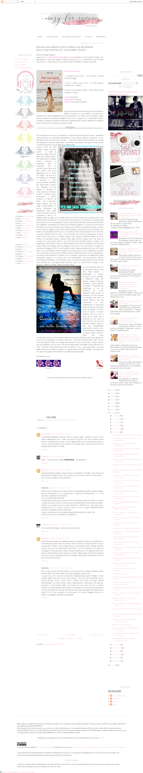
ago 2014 (116, 429)
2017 (113, 403)
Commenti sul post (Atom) (53, 644)
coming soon (52, 37)
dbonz (114, 702)
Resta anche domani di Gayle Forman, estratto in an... (126, 497)
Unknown (45, 470)
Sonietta (44, 456)
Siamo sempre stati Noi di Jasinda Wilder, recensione (124, 508)
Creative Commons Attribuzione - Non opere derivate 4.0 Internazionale (99, 747)
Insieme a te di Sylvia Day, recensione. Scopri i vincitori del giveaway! (130, 251)
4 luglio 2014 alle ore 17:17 (59, 488)
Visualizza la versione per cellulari (70, 638)
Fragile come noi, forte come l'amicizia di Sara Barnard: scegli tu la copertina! (130, 357)
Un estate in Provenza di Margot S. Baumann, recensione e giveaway (128, 320)
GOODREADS (23, 62)
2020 (113, 393)
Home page (70, 635)
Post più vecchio (97, 635)
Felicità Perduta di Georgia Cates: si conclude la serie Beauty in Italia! (128, 374)
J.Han (45, 420)
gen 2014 (116, 661)
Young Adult (71, 420)
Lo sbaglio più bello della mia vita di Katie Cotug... (127, 588)
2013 (113, 665)
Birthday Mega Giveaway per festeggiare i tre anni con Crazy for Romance (130, 215)
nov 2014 (116, 419)
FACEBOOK (22, 65)
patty (114, 705)
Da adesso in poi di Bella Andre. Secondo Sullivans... (124, 620)
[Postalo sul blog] (49, 417)
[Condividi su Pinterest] (55, 417)
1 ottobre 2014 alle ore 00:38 (60, 568)
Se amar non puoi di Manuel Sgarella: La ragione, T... (127, 604)
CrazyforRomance (119, 696)
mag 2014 (117, 648)
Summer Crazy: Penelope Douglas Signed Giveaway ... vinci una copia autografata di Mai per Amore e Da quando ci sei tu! (130, 339)
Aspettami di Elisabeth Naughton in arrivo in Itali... (125, 492)
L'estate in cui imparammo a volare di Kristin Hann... (126, 476)
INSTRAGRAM (23, 59)
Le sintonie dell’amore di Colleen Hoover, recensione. (127, 460)
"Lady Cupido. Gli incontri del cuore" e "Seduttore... (126, 532)
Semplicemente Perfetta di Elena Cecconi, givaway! (124, 564)
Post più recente (43, 635)
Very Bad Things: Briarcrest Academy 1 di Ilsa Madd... (126, 450)
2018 (113, 400)
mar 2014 (116, 654)
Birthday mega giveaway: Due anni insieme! (130, 302)
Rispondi (44, 449)
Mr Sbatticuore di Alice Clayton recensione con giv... (123, 639)
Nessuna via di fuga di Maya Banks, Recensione (125, 629)
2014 (113, 413)
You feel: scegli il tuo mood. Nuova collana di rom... (124, 513)
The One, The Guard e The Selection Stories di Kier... (125, 554)
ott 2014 (116, 422)
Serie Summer (62, 420)
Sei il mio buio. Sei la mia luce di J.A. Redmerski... (125, 543)
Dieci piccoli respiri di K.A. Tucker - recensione (124, 569)
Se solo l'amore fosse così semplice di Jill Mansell (127, 471)
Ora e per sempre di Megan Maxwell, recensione (126, 503)
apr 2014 (116, 651)
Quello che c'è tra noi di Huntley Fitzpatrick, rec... (124, 444)
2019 (113, 396)
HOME (39, 37)
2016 (113, 406)
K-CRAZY (88, 37)
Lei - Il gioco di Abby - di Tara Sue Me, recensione (126, 481)
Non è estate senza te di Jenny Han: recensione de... (125, 634)
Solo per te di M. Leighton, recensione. (126, 528)
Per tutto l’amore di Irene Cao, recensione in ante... (123, 583)
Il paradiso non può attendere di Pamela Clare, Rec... (127, 548)
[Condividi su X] (51, 417)
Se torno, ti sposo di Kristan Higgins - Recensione (126, 487)
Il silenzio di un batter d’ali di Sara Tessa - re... (127, 610)
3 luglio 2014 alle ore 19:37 (59, 456)
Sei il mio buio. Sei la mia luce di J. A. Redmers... (125, 524)
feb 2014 (116, 658)
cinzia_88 (45, 434)
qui (81, 59)
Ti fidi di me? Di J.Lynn (120, 574)
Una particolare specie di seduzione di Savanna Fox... (126, 439)
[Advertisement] (69, 398)
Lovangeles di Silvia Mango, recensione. (127, 435)
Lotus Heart (46, 525)
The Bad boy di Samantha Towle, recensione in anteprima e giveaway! (130, 234)
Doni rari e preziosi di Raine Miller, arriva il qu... (127, 466)
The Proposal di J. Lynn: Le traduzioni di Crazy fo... (126, 518)
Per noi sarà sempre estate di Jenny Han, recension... (127, 615)
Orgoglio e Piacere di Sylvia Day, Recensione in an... (124, 599)
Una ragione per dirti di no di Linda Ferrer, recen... (127, 578)
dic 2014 (116, 416)
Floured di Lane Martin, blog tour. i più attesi (129, 266)
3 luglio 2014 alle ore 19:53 (59, 470)
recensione (52, 420)
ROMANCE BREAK (25, 68)
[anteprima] (125, 163)
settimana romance (71, 37)
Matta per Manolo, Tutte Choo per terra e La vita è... (127, 594)
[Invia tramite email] (47, 417)
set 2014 (116, 425)
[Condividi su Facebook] (53, 417)
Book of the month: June (121, 625)
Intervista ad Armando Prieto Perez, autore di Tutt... (125, 455)
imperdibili (101, 37)
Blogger (102, 738)
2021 (113, 390)
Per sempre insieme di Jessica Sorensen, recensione (127, 559)
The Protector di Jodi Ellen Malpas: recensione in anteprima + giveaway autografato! (128, 285)
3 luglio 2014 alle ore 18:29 (60, 434)
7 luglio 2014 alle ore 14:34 (59, 538)
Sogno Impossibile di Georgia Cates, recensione (125, 538)
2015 (113, 410)
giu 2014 (116, 645)
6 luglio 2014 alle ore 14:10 (61, 525)
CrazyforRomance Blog (44, 747)
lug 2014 (116, 432)
